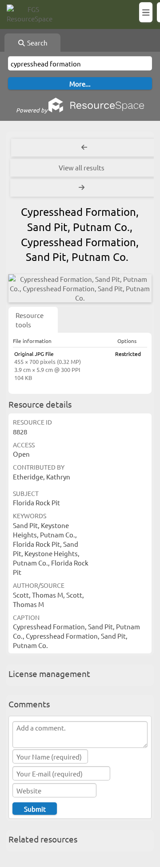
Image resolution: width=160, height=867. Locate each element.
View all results (81, 167)
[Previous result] (84, 148)
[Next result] (82, 188)
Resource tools (30, 320)
